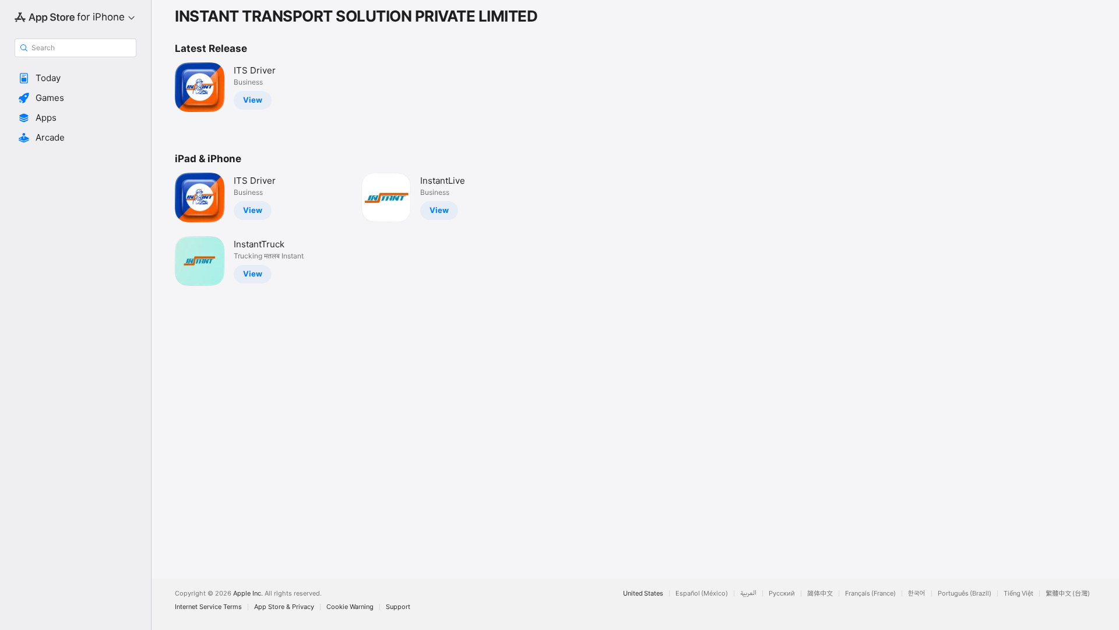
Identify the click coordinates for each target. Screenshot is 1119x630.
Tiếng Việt (1018, 593)
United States (643, 593)
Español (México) (701, 593)
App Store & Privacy (284, 607)
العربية (748, 593)
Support (398, 607)
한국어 (917, 593)
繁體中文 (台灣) (1068, 593)
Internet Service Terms (208, 607)
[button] (75, 78)
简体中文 (820, 593)
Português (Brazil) (964, 593)
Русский (782, 593)
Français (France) (870, 593)
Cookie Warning (350, 607)
